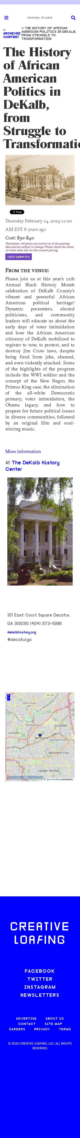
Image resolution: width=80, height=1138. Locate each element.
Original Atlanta (40, 18)
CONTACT (27, 1024)
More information (23, 451)
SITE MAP (53, 1024)
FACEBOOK (40, 971)
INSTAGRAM (40, 987)
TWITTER (40, 979)
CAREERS (17, 1029)
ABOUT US (55, 1019)
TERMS (65, 1029)
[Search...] (73, 17)
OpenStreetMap (53, 779)
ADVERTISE (26, 1019)
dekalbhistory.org (21, 632)
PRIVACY (42, 1029)
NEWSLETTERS (40, 995)
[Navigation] (4, 17)
